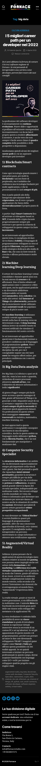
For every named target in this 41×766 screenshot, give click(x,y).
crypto (26, 677)
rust (21, 682)
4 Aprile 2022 (31, 50)
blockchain (32, 672)
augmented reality (12, 672)
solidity (8, 686)
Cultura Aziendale (20, 30)
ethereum (22, 679)
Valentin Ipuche (15, 50)
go (28, 679)
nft (12, 682)
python (16, 682)
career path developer (13, 674)
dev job (15, 679)
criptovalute (18, 677)
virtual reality (17, 686)
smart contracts (30, 682)
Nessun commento (22, 54)
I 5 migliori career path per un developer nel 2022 (20, 40)
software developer (12, 684)
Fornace (12, 761)
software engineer (28, 684)
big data (23, 672)
